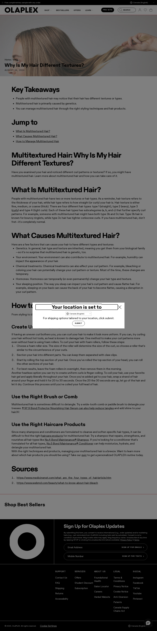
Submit (78, 323)
